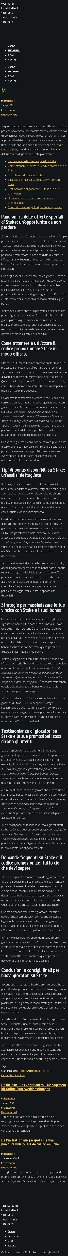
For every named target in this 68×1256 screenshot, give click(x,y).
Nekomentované (9, 114)
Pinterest (47, 1070)
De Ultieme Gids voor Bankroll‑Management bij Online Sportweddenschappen (33, 1086)
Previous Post (8, 1075)
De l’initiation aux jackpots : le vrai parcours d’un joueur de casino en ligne (30, 1142)
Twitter (29, 1070)
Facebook (21, 1070)
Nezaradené (9, 100)
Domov (12, 45)
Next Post (20, 1075)
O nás (11, 55)
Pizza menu (14, 50)
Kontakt (13, 59)
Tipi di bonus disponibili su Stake (26, 175)
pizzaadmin (9, 110)
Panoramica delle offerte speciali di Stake (32, 161)
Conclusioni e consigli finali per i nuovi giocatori (35, 207)
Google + (38, 1070)
